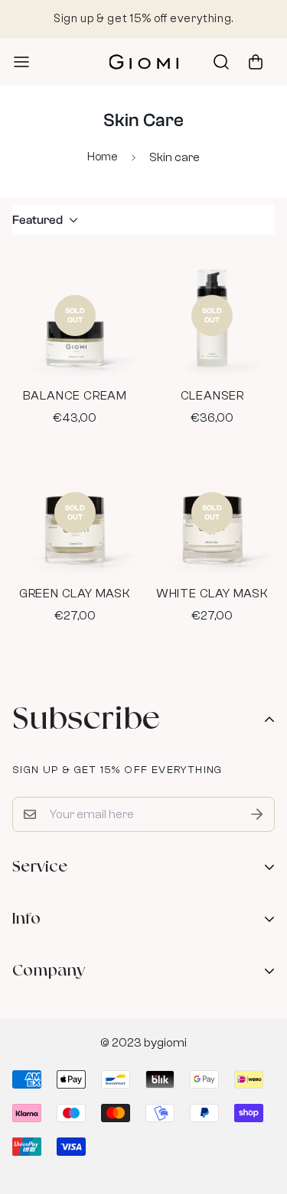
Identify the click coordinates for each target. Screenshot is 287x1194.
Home (102, 156)
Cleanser (212, 396)
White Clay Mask (212, 593)
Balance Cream (75, 396)
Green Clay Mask (75, 593)
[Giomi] (143, 62)
